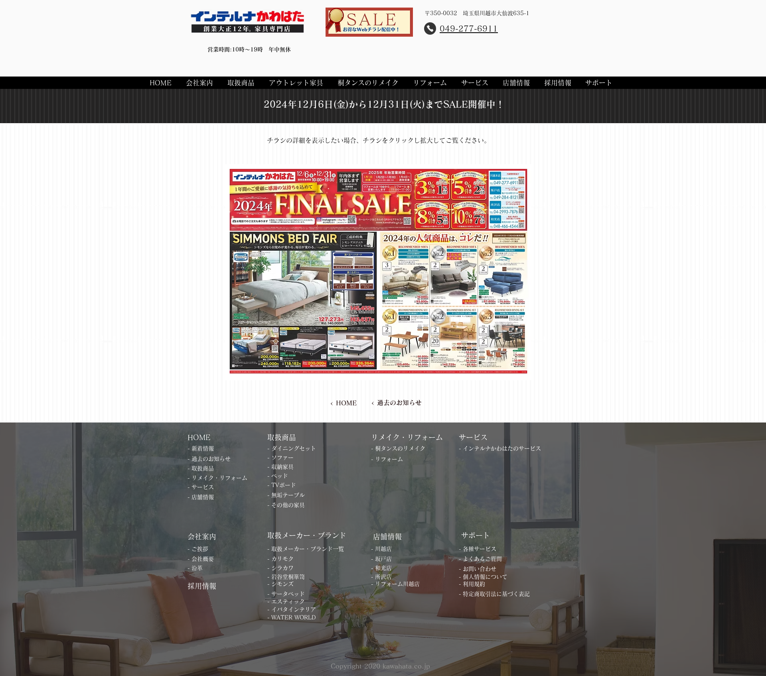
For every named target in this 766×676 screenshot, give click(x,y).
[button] (200, 83)
